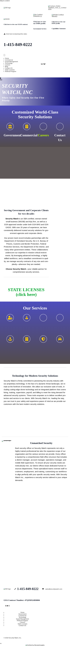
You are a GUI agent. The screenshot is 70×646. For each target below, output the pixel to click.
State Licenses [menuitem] (10, 70)
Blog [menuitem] (6, 66)
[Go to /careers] (43, 126)
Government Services (39, 29)
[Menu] (4, 55)
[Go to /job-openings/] (60, 339)
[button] (57, 88)
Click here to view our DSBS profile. (39, 22)
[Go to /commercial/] (26, 126)
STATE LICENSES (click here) (26, 292)
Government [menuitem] (22, 614)
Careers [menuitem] (7, 65)
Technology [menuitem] (8, 63)
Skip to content (5, 1)
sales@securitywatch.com (53, 589)
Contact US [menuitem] (8, 68)
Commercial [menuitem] (9, 60)
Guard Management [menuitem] (11, 61)
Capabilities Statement (59, 28)
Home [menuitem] (7, 58)
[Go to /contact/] (60, 126)
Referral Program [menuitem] (10, 71)
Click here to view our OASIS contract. (16, 24)
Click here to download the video (16, 34)
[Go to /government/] (10, 126)
